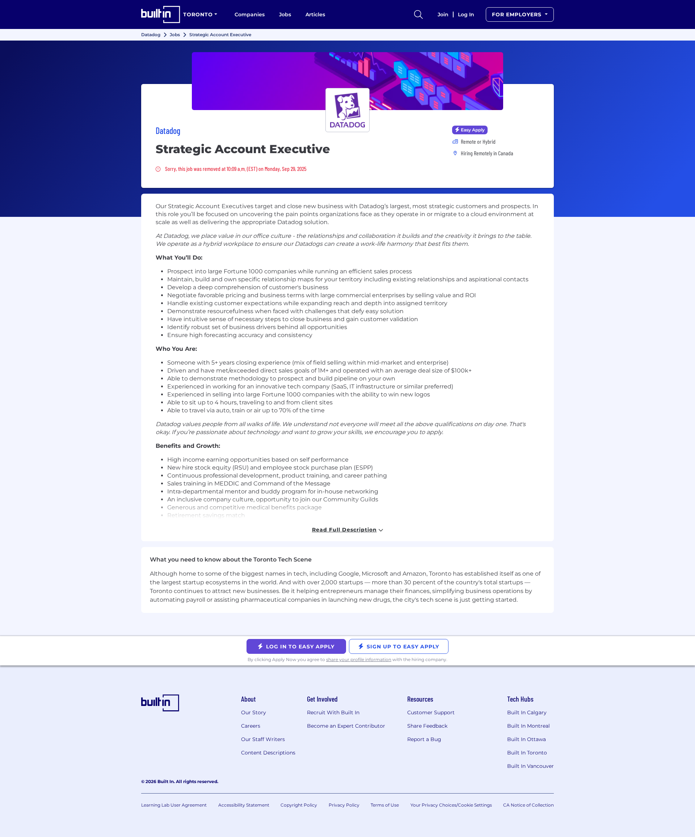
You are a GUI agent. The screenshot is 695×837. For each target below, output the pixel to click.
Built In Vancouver (530, 766)
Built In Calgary (527, 712)
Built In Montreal (528, 726)
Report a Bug (424, 739)
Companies (250, 14)
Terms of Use (385, 805)
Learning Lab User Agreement (174, 805)
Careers (250, 726)
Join (443, 14)
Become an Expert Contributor (346, 726)
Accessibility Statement (243, 805)
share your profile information (358, 659)
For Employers (517, 14)
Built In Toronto (527, 752)
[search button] (418, 14)
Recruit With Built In (333, 712)
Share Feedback (427, 726)
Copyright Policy (299, 805)
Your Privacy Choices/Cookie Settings (451, 805)
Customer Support (431, 712)
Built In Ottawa (526, 739)
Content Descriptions (268, 752)
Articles (315, 14)
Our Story (253, 712)
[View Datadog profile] (347, 81)
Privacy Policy (344, 805)
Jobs (285, 14)
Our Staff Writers (263, 739)
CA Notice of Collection (528, 805)
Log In (466, 14)
